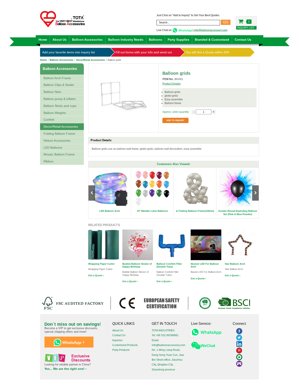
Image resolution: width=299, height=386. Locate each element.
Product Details (171, 83)
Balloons (155, 39)
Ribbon (48, 161)
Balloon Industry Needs (125, 39)
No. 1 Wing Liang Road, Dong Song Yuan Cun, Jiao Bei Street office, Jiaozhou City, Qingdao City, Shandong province (168, 359)
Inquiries (117, 340)
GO (225, 22)
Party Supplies (178, 39)
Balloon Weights (55, 113)
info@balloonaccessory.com (210, 29)
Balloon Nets (52, 92)
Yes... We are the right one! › (65, 368)
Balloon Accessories (87, 39)
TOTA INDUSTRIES (163, 330)
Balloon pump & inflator (60, 99)
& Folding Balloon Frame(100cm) (195, 211)
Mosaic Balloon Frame (59, 154)
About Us (60, 39)
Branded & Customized (212, 39)
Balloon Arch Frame (57, 78)
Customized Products (125, 345)
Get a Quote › (96, 275)
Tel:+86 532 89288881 (165, 335)
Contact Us (243, 39)
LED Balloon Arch (109, 211)
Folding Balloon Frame (59, 133)
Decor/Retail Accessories (90, 60)
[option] (109, 191)
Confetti (49, 119)
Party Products (121, 349)
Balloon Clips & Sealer (59, 85)
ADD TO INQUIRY (175, 120)
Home (43, 39)
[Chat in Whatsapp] (182, 29)
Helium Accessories (57, 140)
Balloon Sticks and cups (60, 106)
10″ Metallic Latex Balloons (152, 211)
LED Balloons (53, 147)
